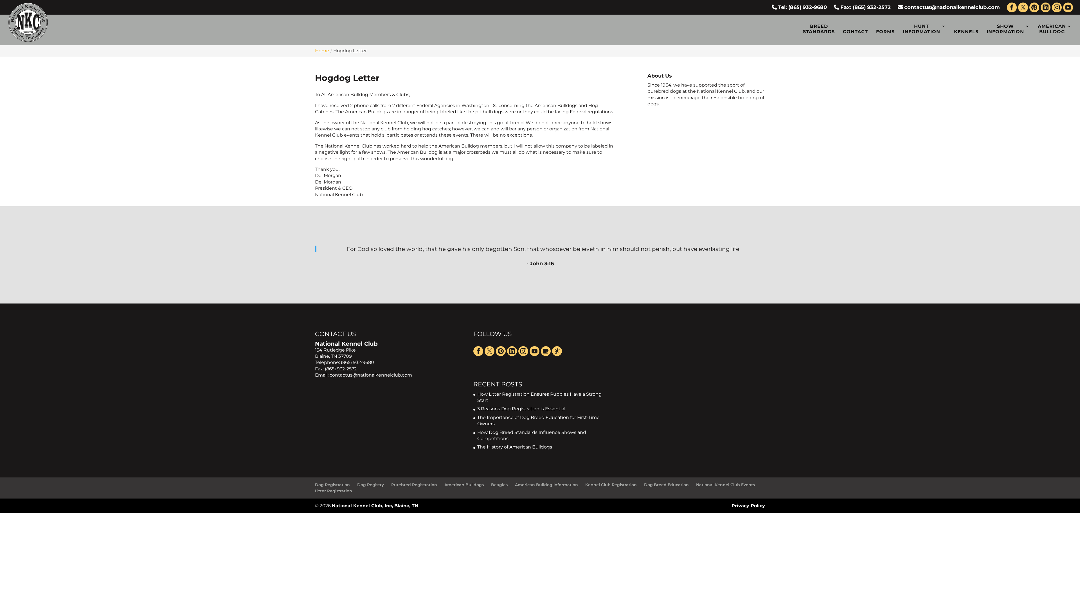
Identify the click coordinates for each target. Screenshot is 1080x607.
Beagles (499, 484)
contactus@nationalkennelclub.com (952, 7)
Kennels (966, 31)
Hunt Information (921, 29)
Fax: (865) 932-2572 (865, 7)
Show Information (1005, 29)
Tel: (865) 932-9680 (802, 7)
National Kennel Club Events (725, 484)
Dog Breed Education (666, 484)
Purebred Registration (414, 484)
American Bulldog (1052, 29)
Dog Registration (332, 484)
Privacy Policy (748, 505)
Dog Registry (370, 484)
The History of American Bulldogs (514, 447)
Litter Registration (333, 490)
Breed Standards (819, 29)
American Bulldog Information (546, 484)
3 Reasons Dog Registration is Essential (521, 408)
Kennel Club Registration (611, 484)
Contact (855, 31)
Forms (885, 31)
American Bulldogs (464, 484)
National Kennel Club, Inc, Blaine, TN (375, 505)
